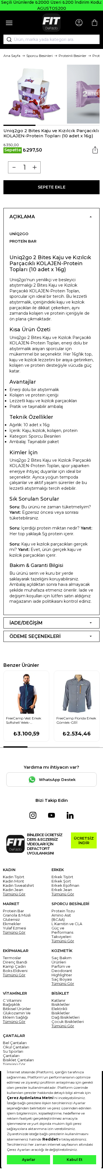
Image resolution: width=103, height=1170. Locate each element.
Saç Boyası (62, 979)
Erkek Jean (62, 890)
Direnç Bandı (15, 962)
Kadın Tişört (13, 877)
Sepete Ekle (52, 187)
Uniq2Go (18, 233)
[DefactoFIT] (51, 23)
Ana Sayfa (11, 55)
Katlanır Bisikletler (61, 1002)
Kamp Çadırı (14, 966)
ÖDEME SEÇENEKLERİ (35, 636)
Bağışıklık (11, 1004)
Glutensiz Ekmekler (12, 921)
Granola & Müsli (17, 915)
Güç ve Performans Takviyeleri (62, 932)
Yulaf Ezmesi (14, 928)
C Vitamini (12, 1000)
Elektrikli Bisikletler (61, 1011)
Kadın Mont (13, 881)
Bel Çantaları (15, 1043)
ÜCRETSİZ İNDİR (84, 840)
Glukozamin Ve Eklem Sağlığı (17, 1015)
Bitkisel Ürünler (17, 1009)
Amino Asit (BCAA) (61, 917)
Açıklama (22, 216)
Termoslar (12, 958)
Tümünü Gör (14, 894)
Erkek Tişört (62, 877)
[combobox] (51, 39)
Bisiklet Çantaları (18, 1060)
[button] (19, 125)
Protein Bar (22, 241)
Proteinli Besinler (72, 55)
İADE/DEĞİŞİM (26, 623)
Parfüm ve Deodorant (62, 968)
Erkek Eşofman (65, 885)
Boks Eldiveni (15, 971)
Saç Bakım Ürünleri (62, 960)
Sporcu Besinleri (39, 55)
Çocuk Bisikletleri (68, 1022)
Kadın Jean (13, 890)
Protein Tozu (63, 911)
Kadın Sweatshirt (18, 885)
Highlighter (62, 975)
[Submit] (7, 39)
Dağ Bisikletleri (66, 1017)
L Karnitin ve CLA (67, 924)
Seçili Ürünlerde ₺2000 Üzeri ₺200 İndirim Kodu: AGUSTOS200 (51, 5)
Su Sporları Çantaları (13, 1053)
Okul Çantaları (16, 1047)
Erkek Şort (61, 881)
